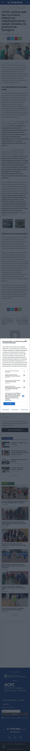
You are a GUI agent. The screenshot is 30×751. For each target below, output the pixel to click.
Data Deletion (5, 409)
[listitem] (15, 371)
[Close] (26, 341)
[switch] (23, 375)
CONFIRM (9, 403)
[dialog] (15, 375)
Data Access (15, 409)
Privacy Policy (24, 409)
